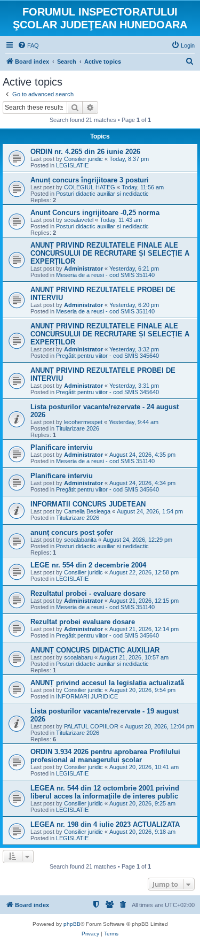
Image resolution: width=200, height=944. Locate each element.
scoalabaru (78, 657)
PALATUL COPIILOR (91, 726)
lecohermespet (83, 422)
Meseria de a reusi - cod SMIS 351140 (105, 275)
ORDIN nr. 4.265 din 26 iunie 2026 (85, 152)
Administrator (83, 268)
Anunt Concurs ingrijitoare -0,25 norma (94, 213)
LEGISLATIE (72, 165)
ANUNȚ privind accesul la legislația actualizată (107, 683)
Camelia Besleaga (87, 511)
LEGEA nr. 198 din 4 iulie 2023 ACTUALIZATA (105, 824)
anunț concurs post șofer (71, 532)
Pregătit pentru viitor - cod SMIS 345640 (107, 355)
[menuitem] (28, 45)
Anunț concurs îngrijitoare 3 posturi (89, 180)
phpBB (72, 924)
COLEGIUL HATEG (89, 187)
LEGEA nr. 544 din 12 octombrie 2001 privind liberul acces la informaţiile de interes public (104, 792)
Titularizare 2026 (77, 428)
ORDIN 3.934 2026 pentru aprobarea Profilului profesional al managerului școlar (105, 756)
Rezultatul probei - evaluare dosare (88, 593)
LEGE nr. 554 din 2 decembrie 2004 (88, 565)
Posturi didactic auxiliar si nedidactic (102, 193)
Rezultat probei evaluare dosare (82, 622)
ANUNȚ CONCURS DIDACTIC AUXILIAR (94, 650)
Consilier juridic (83, 159)
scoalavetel (78, 220)
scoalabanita (80, 539)
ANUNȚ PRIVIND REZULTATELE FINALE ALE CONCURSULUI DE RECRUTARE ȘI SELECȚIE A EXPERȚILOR (109, 253)
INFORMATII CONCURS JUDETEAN (88, 504)
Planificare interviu (61, 447)
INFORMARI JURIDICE (87, 696)
